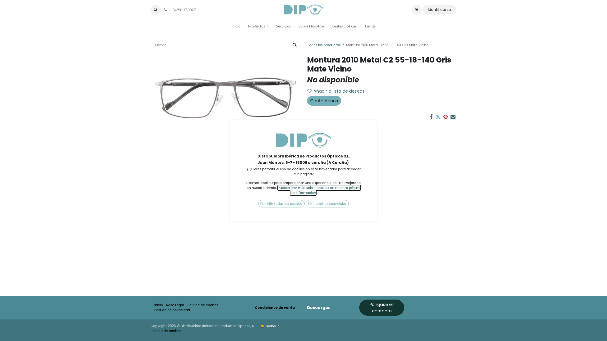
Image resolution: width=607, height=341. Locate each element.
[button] (156, 10)
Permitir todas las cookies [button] (281, 203)
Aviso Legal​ (175, 305)
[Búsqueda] (295, 45)
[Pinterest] (445, 116)
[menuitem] (235, 27)
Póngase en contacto (381, 307)
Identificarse (439, 9)
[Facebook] (431, 116)
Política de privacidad (172, 310)
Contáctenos (324, 101)
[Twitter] (438, 116)
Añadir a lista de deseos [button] (339, 91)
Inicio (158, 305)
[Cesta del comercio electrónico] (417, 10)
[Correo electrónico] (453, 116)
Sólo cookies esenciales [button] (327, 203)
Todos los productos (324, 45)
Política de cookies (203, 305)
